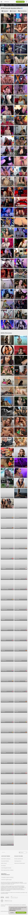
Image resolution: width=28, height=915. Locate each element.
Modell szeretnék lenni (18, 858)
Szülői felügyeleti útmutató (6, 867)
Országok (14, 11)
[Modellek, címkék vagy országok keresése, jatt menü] (26, 5)
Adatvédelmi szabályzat (5, 858)
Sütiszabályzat (12, 910)
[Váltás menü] (1, 2)
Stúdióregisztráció (17, 861)
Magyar (22, 852)
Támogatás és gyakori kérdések (7, 877)
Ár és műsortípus (23, 11)
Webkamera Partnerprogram (19, 863)
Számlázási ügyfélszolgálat (6, 879)
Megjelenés (6, 11)
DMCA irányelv (4, 863)
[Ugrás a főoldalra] (8, 1)
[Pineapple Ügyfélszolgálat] (2, 901)
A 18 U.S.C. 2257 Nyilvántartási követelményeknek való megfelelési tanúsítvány (13, 905)
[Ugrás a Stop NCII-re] (8, 901)
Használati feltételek (5, 861)
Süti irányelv (3, 865)
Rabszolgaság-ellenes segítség (7, 870)
